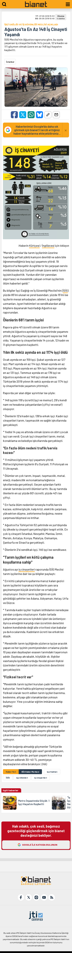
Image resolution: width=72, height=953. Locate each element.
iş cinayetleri (27, 569)
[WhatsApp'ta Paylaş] (31, 114)
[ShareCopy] (47, 114)
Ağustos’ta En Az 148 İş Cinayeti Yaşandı (35, 32)
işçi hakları (52, 771)
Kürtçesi (34, 245)
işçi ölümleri (22, 777)
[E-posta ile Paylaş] (56, 114)
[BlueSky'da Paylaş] (39, 114)
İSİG (65, 290)
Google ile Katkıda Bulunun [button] (39, 844)
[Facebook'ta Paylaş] (14, 114)
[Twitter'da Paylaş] (22, 114)
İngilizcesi (48, 245)
